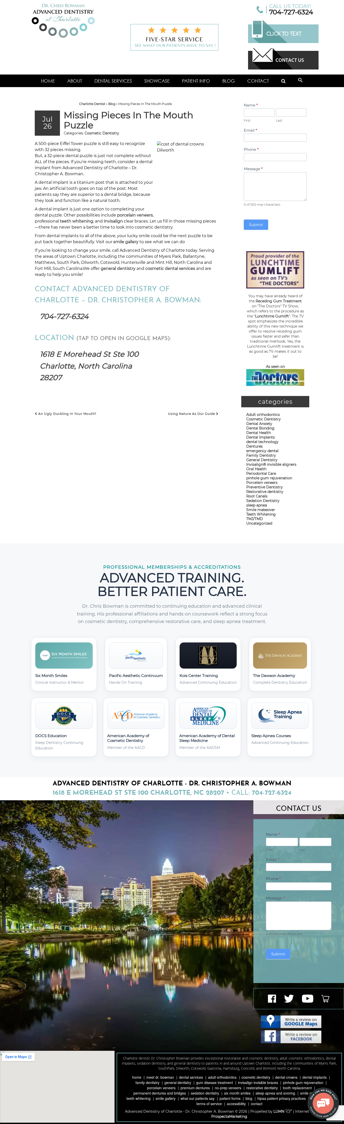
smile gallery (126, 241)
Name (251, 105)
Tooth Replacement (297, 1087)
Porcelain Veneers (161, 1087)
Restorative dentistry (264, 491)
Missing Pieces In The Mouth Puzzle (128, 120)
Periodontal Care (261, 473)
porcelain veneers (135, 215)
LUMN (279, 1111)
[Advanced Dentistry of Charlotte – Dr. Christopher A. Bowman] (63, 21)
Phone (251, 149)
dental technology (262, 442)
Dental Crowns (286, 1077)
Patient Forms (230, 1098)
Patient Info (196, 81)
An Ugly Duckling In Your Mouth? (66, 414)
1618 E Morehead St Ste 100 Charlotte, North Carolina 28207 (89, 366)
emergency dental (262, 451)
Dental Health (258, 432)
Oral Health (256, 469)
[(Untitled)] (283, 81)
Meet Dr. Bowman (160, 1077)
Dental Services (113, 81)
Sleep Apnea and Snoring (275, 1093)
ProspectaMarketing (229, 1116)
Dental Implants (260, 437)
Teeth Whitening (261, 514)
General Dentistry (262, 460)
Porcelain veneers (262, 482)
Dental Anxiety (259, 423)
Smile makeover (260, 509)
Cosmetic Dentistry (102, 133)
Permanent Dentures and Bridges (159, 1093)
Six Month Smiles (237, 1093)
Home (48, 81)
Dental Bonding (260, 428)
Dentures (254, 446)
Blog (228, 81)
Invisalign (113, 221)
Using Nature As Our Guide (192, 414)
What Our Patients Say (198, 1098)
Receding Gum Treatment (279, 301)
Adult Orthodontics (222, 1077)
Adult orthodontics (263, 414)
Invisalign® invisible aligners (271, 464)
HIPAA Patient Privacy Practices (281, 1098)
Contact (258, 81)
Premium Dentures (195, 1087)
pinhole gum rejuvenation (269, 478)
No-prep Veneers (228, 1087)
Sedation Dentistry (263, 500)
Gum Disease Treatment (214, 1082)
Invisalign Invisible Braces (258, 1082)
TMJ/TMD (254, 519)
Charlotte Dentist (92, 104)
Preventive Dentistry (264, 487)
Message (253, 168)
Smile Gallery (166, 1098)
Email (250, 130)
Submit (256, 224)
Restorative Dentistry (262, 1087)
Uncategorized (259, 523)
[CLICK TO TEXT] (283, 42)
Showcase (157, 81)
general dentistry (118, 268)
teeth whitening (76, 221)
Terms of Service (209, 1103)
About (74, 81)
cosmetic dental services (170, 268)
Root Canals (256, 496)
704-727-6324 (291, 12)
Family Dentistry (261, 455)
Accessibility (236, 1103)
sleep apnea (256, 505)
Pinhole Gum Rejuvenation (303, 1082)
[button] (300, 81)
